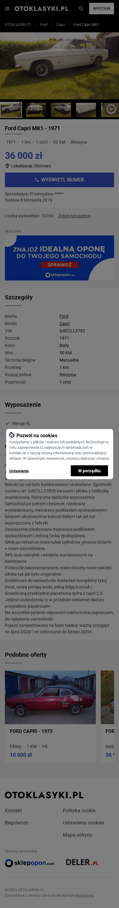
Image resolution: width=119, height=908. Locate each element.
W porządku (89, 470)
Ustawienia (19, 471)
